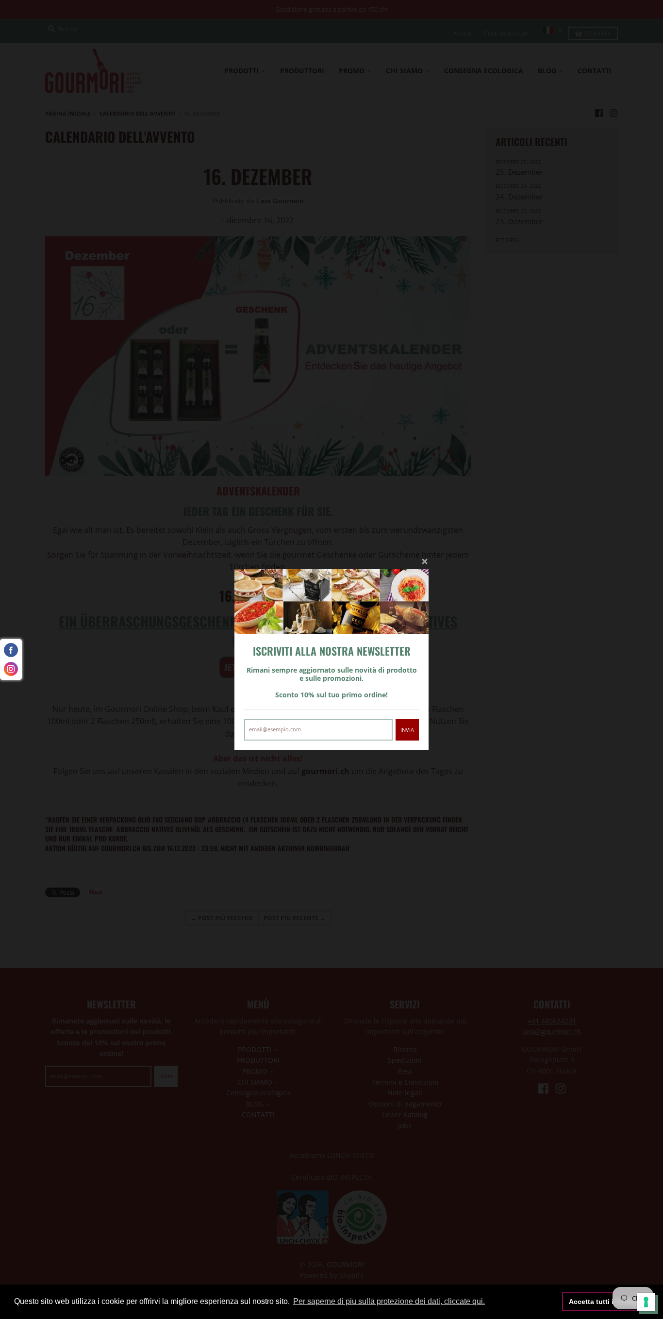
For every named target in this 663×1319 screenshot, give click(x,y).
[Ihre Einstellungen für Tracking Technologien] (646, 1302)
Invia (407, 729)
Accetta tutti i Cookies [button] (606, 1301)
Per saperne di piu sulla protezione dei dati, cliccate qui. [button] (389, 1301)
